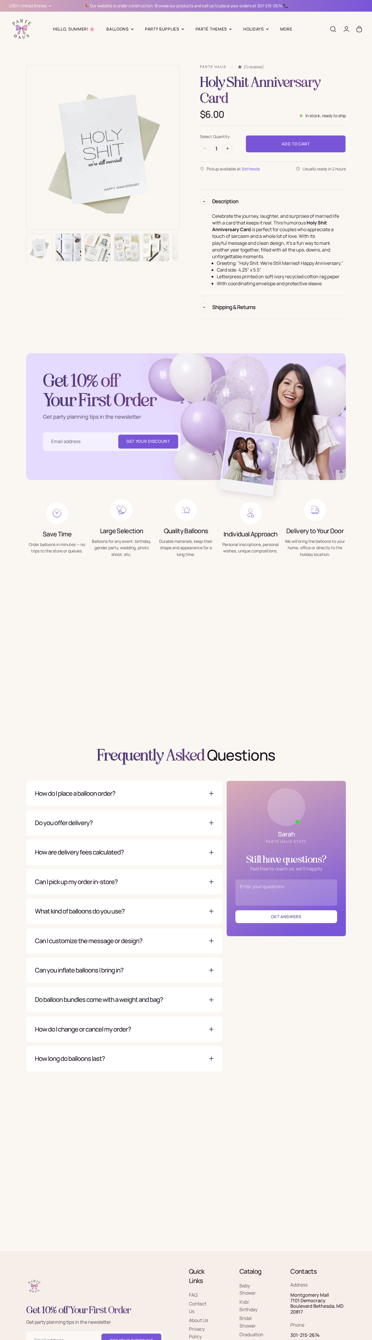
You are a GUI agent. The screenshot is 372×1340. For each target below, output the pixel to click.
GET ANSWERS (286, 916)
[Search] (333, 29)
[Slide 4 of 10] (127, 247)
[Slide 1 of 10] (39, 247)
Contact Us (197, 1307)
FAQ (193, 1294)
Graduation (251, 1334)
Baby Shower (247, 1289)
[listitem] (286, 29)
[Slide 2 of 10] (69, 247)
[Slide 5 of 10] (156, 247)
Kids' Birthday (248, 1306)
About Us (198, 1320)
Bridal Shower (247, 1322)
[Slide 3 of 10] (98, 247)
